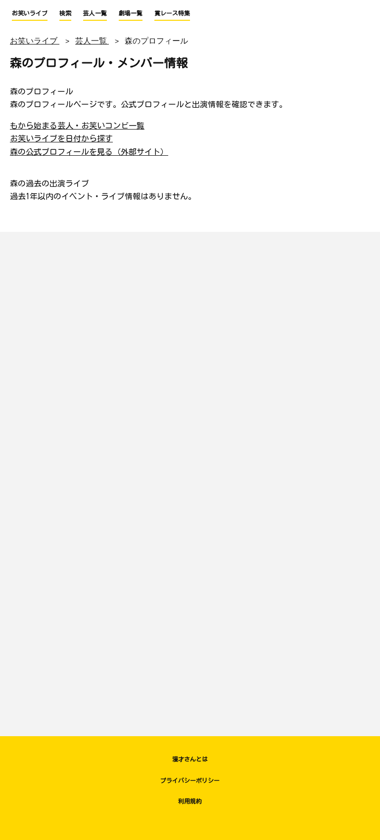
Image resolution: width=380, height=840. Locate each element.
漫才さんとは (190, 759)
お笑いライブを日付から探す (61, 138)
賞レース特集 (172, 13)
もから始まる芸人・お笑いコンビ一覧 (77, 126)
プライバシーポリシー (190, 780)
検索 (65, 13)
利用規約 (190, 801)
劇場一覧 (130, 13)
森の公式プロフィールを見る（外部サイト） (89, 152)
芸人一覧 (95, 13)
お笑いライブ (30, 13)
